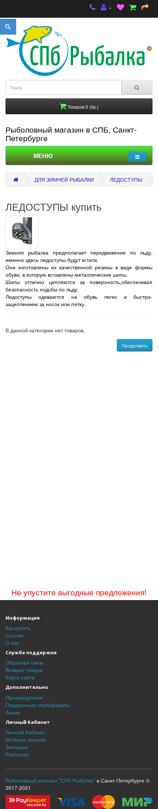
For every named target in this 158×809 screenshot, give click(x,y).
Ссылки (15, 635)
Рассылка (17, 754)
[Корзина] (132, 8)
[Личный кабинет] (106, 8)
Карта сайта (20, 677)
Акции (13, 712)
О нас (12, 642)
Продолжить (135, 345)
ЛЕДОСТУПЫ (126, 179)
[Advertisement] (79, 501)
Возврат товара (24, 669)
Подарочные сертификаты (37, 704)
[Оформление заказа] (145, 8)
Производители (24, 697)
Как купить (18, 627)
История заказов (25, 739)
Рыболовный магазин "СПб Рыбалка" (50, 780)
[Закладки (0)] (120, 8)
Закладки (17, 746)
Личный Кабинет (25, 732)
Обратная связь (25, 662)
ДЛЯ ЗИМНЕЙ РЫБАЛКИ (64, 179)
